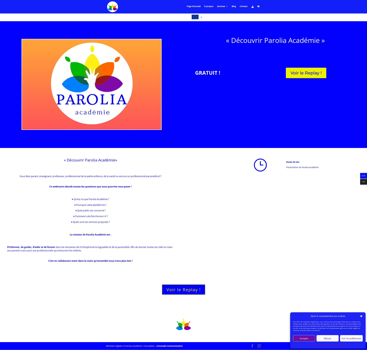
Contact (243, 6)
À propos (208, 6)
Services (221, 6)
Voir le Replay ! (306, 73)
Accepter (304, 338)
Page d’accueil (194, 6)
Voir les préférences (351, 338)
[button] (361, 316)
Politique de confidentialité (335, 345)
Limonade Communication (169, 346)
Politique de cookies (318, 345)
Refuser (327, 338)
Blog (234, 6)
